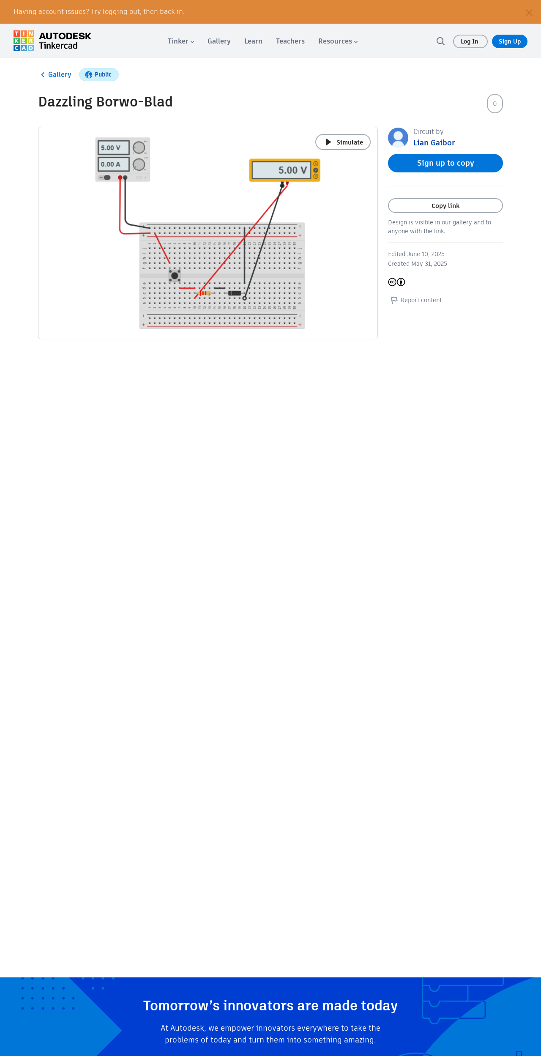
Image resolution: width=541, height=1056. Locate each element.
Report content (421, 300)
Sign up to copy (445, 163)
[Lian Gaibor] (398, 137)
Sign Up (510, 41)
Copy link (445, 205)
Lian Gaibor (434, 142)
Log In (470, 41)
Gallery (59, 74)
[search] (440, 41)
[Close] (529, 12)
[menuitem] (181, 41)
